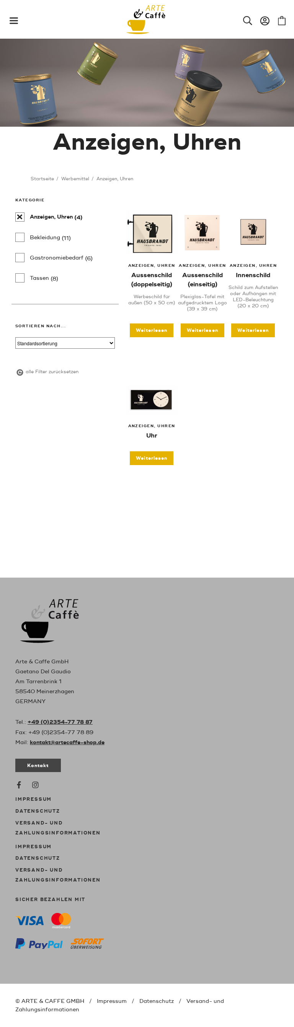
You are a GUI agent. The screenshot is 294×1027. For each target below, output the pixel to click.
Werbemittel (75, 179)
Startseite (42, 179)
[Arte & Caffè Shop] (57, 619)
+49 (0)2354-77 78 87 (60, 722)
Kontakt (38, 766)
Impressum (33, 799)
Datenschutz (37, 811)
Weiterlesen (151, 330)
